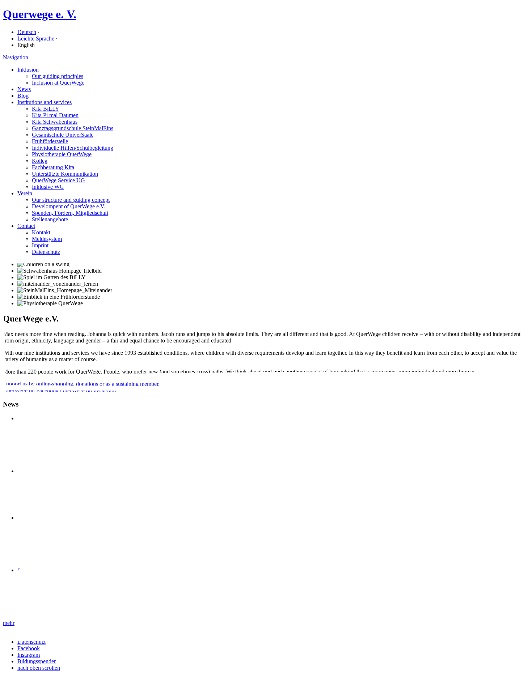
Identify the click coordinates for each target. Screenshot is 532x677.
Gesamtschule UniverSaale (62, 135)
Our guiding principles (57, 76)
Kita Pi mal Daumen (55, 115)
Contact (26, 226)
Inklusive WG (48, 187)
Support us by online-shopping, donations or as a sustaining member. (81, 384)
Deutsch (26, 32)
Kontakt (41, 232)
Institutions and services (44, 102)
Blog (23, 96)
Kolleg (39, 161)
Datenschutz (46, 252)
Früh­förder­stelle (50, 141)
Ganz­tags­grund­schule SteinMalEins (72, 128)
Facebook (28, 648)
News (24, 89)
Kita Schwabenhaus (54, 122)
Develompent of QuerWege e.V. (68, 206)
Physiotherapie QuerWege (62, 154)
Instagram (28, 655)
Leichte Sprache (35, 38)
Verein (24, 193)
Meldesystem (47, 239)
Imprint (40, 245)
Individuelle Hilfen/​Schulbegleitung (72, 148)
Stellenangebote (50, 219)
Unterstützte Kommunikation (65, 174)
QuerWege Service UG (58, 180)
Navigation (15, 57)
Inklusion (28, 70)
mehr (8, 623)
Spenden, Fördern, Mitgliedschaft (70, 213)
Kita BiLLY (45, 109)
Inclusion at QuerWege (58, 83)
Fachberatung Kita (53, 167)
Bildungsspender (36, 661)
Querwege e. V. (39, 14)
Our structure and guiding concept (71, 200)
